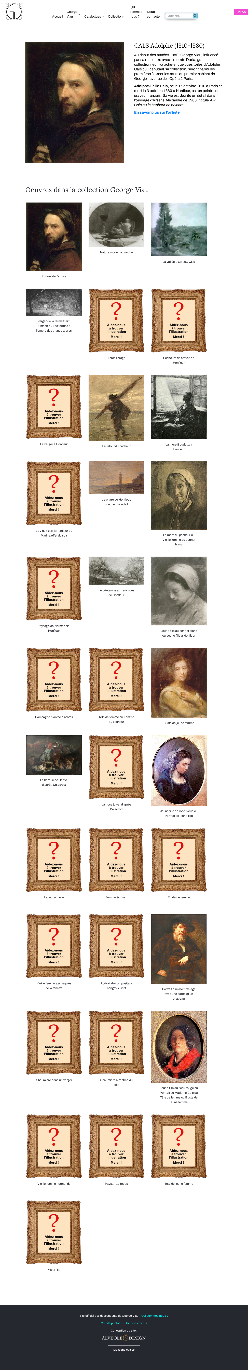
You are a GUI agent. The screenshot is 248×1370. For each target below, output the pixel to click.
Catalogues (92, 16)
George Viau (72, 14)
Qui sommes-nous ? (136, 11)
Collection (115, 16)
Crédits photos (111, 1323)
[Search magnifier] (195, 15)
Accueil (57, 16)
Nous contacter (154, 14)
